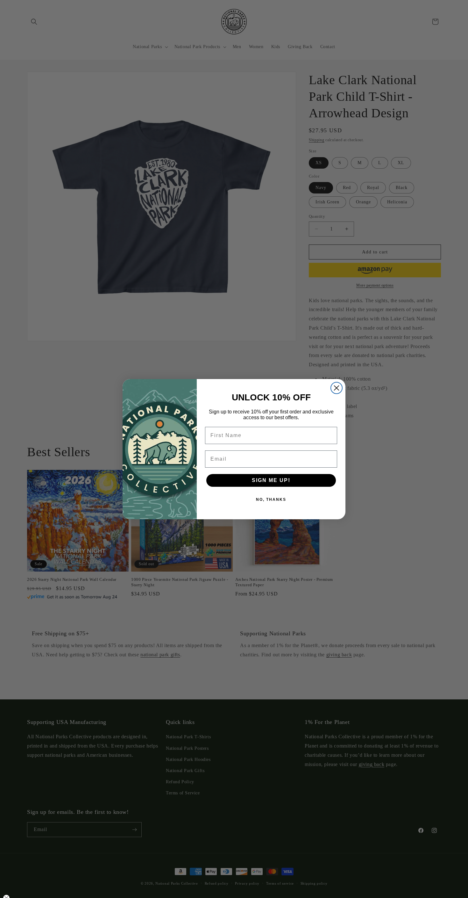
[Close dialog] (336, 388)
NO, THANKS (271, 499)
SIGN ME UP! (271, 480)
